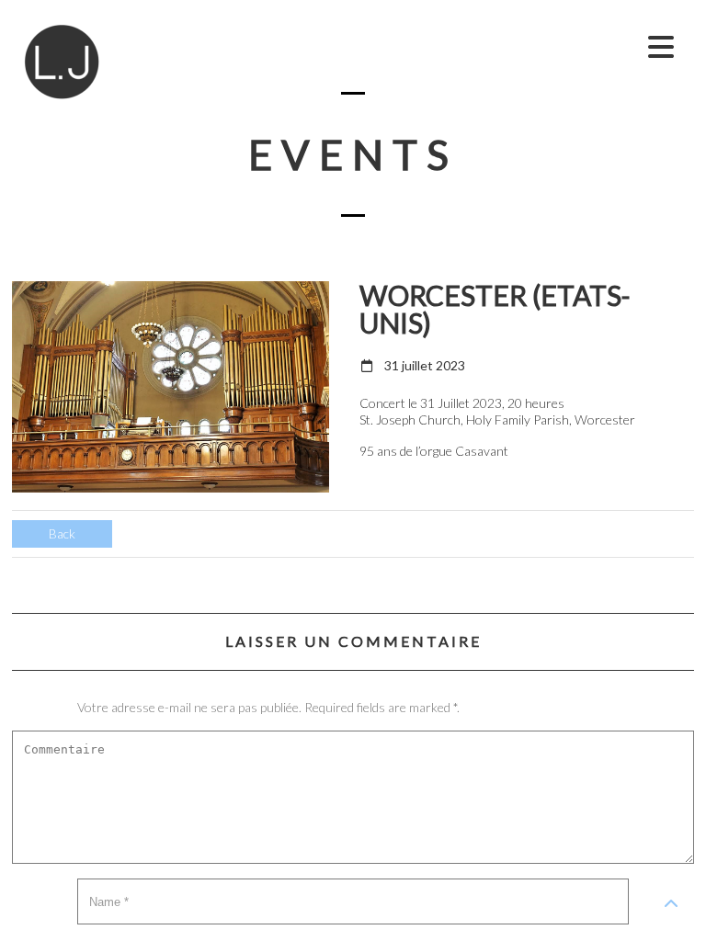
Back (62, 533)
